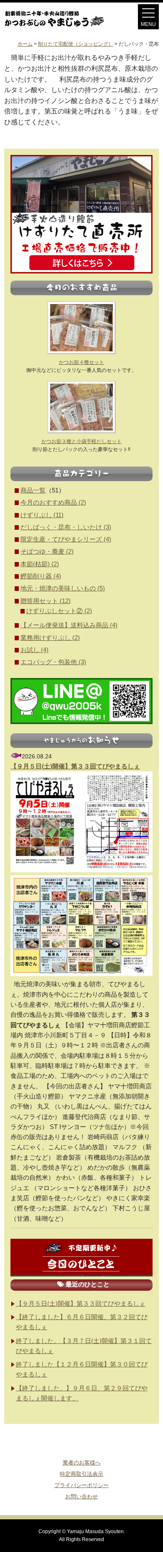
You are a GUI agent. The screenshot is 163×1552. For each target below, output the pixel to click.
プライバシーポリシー (81, 1485)
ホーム (25, 44)
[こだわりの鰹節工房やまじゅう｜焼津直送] (62, 26)
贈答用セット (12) (45, 600)
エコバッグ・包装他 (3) (53, 661)
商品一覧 (33, 490)
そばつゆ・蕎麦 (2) (47, 551)
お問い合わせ (81, 1496)
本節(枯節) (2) (39, 563)
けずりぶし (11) (42, 514)
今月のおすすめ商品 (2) (53, 502)
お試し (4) (34, 649)
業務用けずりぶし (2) (50, 637)
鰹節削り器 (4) (40, 576)
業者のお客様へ (82, 1462)
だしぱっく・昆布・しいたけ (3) (65, 527)
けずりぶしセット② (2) (59, 610)
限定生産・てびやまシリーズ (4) (65, 539)
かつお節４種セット (81, 362)
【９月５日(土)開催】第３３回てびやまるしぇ (75, 766)
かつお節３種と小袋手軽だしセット (81, 441)
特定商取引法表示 (81, 1474)
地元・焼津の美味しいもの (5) (62, 588)
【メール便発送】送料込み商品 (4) (68, 625)
